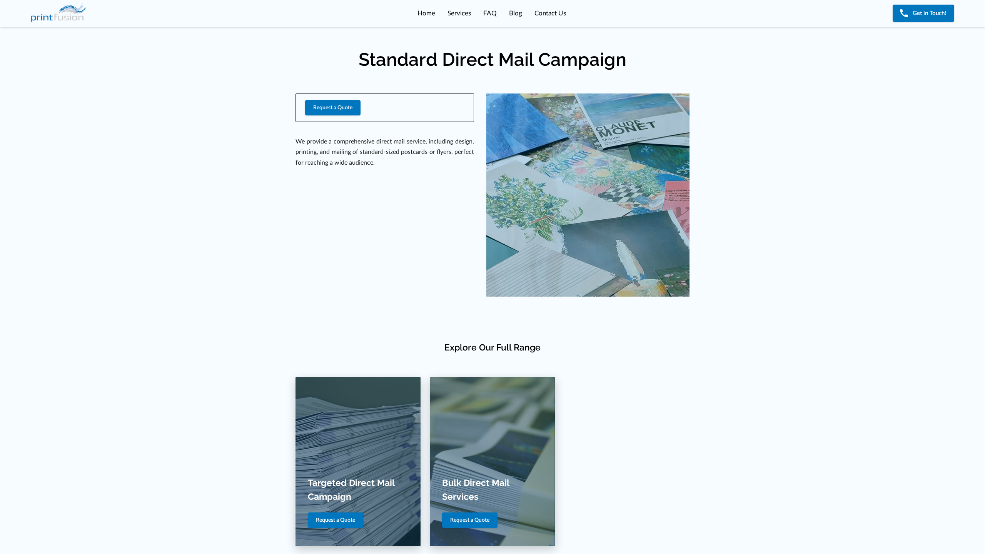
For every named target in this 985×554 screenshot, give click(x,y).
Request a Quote (332, 107)
